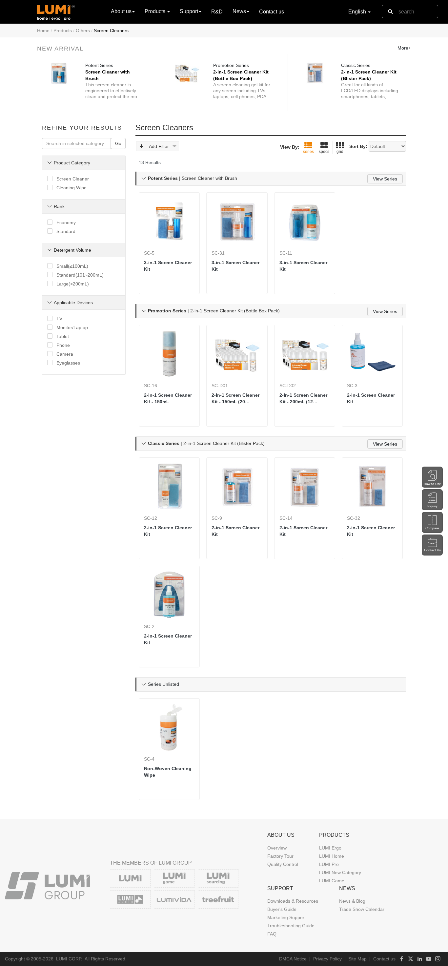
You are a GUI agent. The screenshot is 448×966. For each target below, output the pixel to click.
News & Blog (352, 901)
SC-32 (353, 518)
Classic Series (355, 65)
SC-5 (149, 253)
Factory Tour (280, 856)
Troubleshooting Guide (291, 925)
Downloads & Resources (292, 901)
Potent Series (99, 65)
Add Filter (159, 146)
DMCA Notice (293, 958)
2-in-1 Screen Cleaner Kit (371, 398)
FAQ (271, 933)
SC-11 (285, 253)
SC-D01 (220, 385)
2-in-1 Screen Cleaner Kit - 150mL (168, 398)
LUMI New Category (340, 872)
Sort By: (358, 146)
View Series (385, 178)
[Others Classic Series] (314, 72)
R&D (217, 11)
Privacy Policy (327, 958)
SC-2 (149, 626)
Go (118, 143)
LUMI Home (331, 856)
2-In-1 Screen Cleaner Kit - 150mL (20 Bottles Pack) (235, 398)
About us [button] (121, 11)
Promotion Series (231, 65)
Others (83, 30)
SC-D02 (287, 385)
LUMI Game (331, 880)
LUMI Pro (329, 864)
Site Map (357, 958)
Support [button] (189, 11)
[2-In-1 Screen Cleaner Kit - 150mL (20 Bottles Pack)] (237, 353)
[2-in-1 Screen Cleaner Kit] (372, 353)
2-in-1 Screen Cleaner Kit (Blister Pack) (369, 75)
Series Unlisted (163, 684)
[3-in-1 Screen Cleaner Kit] (169, 221)
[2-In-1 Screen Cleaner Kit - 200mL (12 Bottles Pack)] (304, 353)
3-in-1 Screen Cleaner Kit (168, 266)
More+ (404, 48)
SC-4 (149, 759)
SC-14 (286, 518)
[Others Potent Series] (58, 72)
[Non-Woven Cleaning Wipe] (169, 727)
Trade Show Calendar (361, 909)
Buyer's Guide (281, 909)
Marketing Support (286, 917)
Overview (277, 847)
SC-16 (150, 385)
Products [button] (156, 11)
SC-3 (352, 385)
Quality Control (282, 864)
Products (62, 30)
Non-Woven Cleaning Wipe (168, 772)
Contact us (271, 11)
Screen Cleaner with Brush (107, 75)
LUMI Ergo (330, 847)
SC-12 (150, 518)
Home (43, 30)
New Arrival (60, 48)
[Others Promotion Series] (186, 72)
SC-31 (218, 253)
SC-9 (217, 518)
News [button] (239, 11)
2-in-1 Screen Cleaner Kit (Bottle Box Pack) (241, 75)
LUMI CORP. (69, 958)
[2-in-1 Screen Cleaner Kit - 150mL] (169, 353)
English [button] (357, 11)
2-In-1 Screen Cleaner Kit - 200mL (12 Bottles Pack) (303, 398)
